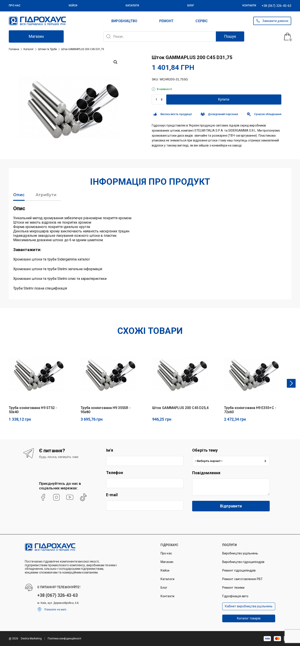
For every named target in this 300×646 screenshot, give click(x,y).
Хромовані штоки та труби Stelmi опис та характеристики (60, 279)
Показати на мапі (55, 609)
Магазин (36, 36)
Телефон (114, 472)
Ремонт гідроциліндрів (239, 570)
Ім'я (109, 450)
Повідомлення (206, 472)
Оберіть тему (205, 450)
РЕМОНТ (166, 21)
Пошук (230, 36)
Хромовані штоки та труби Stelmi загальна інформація (57, 269)
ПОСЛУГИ (229, 545)
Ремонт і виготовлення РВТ (242, 579)
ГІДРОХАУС (169, 545)
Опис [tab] (19, 194)
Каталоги (132, 5)
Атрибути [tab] (46, 194)
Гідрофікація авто (235, 596)
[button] (115, 62)
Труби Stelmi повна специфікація (40, 288)
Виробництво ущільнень (240, 553)
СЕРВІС (201, 21)
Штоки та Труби (47, 49)
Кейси (73, 5)
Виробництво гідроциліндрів (243, 562)
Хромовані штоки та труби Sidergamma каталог (51, 259)
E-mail (112, 494)
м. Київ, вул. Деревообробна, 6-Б (58, 602)
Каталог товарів (249, 618)
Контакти (249, 5)
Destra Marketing (31, 638)
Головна (14, 49)
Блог (190, 5)
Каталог (28, 49)
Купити (223, 99)
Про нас (15, 5)
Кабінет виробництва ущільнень (249, 606)
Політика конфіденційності (64, 638)
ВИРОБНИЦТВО (124, 21)
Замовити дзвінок (275, 21)
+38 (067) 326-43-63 (276, 5)
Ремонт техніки (233, 587)
